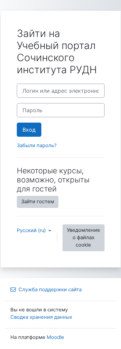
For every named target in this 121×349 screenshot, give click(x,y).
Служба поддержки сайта (50, 290)
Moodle (55, 337)
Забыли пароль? (36, 145)
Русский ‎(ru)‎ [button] (32, 230)
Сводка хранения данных (41, 317)
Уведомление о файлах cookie (83, 237)
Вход (29, 129)
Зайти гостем (37, 202)
